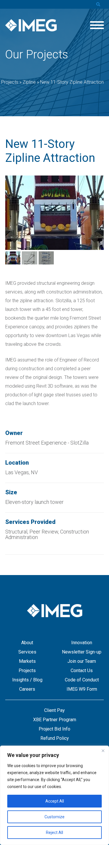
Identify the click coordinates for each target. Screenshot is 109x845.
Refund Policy (54, 738)
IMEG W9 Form (82, 689)
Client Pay (54, 710)
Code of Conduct (82, 680)
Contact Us (82, 670)
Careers (27, 689)
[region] (54, 795)
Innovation (81, 642)
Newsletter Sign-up (81, 652)
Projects (27, 670)
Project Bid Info (54, 729)
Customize (54, 816)
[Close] (102, 750)
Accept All (54, 801)
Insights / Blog (27, 680)
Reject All (54, 832)
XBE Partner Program (54, 719)
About (27, 642)
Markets (27, 661)
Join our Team (81, 661)
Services (27, 652)
